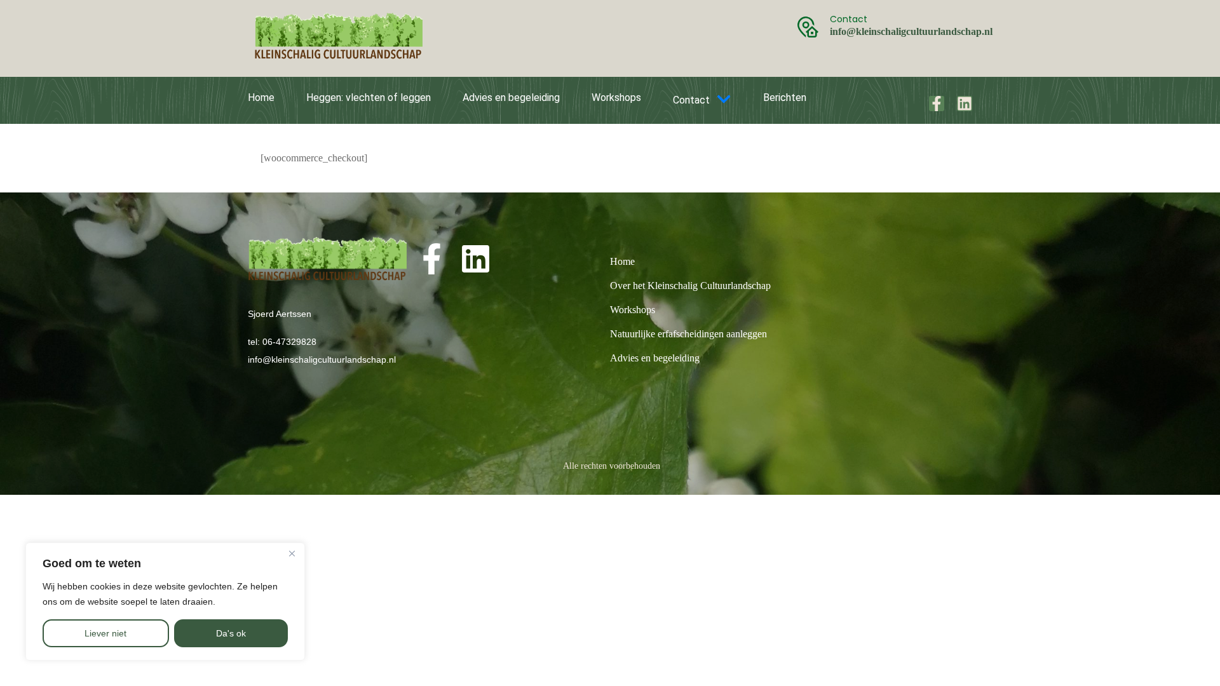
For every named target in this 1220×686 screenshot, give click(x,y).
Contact (691, 100)
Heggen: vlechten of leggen (368, 97)
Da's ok (231, 633)
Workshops (616, 97)
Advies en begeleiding (511, 97)
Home (261, 97)
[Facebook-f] (936, 103)
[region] (165, 601)
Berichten (784, 97)
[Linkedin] (964, 103)
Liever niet (105, 633)
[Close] (291, 553)
